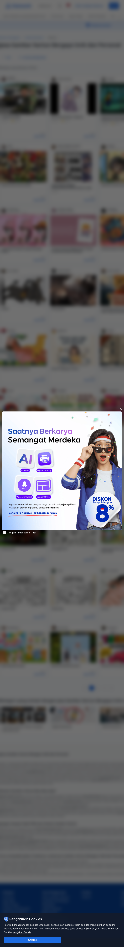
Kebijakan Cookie (22, 932)
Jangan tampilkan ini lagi (21, 532)
